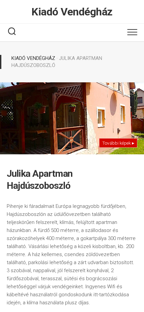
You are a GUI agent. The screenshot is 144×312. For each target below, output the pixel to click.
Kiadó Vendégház (72, 11)
